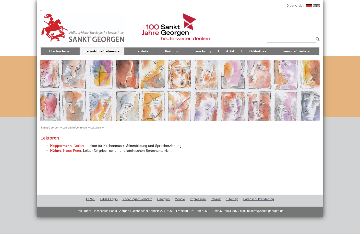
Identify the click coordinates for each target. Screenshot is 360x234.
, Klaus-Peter (65, 150)
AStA (230, 51)
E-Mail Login (109, 199)
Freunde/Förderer (296, 51)
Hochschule (59, 51)
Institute (141, 51)
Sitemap (232, 199)
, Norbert (67, 146)
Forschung (201, 51)
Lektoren (95, 127)
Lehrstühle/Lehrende (102, 51)
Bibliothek (257, 51)
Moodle (180, 199)
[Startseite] (82, 28)
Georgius (163, 199)
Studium (171, 51)
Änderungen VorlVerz (137, 199)
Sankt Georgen (50, 127)
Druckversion (295, 5)
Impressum (198, 199)
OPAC (90, 199)
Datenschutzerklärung (258, 199)
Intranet (216, 199)
